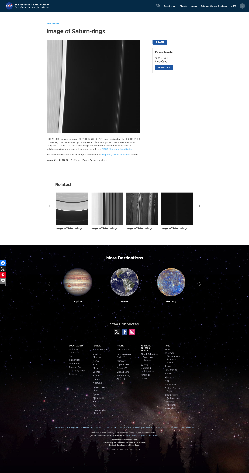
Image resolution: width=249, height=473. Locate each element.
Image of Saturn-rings (69, 228)
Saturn (96, 376)
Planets (97, 346)
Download (164, 67)
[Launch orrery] (158, 6)
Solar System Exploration (32, 4)
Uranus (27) (123, 372)
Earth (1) (121, 357)
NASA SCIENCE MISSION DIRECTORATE (136, 427)
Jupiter (78, 301)
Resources (170, 366)
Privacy (99, 427)
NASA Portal (162, 427)
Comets (144, 379)
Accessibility (188, 427)
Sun (71, 356)
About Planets (100, 350)
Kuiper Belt (74, 360)
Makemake (98, 398)
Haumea (97, 402)
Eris (95, 405)
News (167, 350)
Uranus (96, 379)
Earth (124, 301)
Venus (96, 361)
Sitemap (174, 427)
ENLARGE (160, 42)
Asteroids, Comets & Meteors (146, 348)
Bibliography (73, 427)
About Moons (123, 350)
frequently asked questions (115, 155)
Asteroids (145, 375)
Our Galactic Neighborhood (32, 8)
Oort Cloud (74, 364)
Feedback (87, 427)
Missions (169, 377)
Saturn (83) (122, 368)
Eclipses (73, 374)
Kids (167, 381)
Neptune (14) (123, 376)
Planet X (97, 413)
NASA (10, 6)
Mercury (171, 301)
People (168, 374)
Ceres (96, 394)
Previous (49, 206)
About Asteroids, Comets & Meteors (149, 357)
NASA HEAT (171, 409)
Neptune (97, 383)
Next (200, 206)
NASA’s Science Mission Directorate (142, 435)
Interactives (170, 384)
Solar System (76, 346)
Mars (95, 368)
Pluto (95, 391)
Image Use (111, 427)
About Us (59, 427)
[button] (233, 6)
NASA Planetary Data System (117, 149)
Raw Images (53, 24)
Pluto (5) (121, 379)
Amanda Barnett (130, 440)
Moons (120, 346)
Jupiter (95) (123, 365)
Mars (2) (121, 361)
